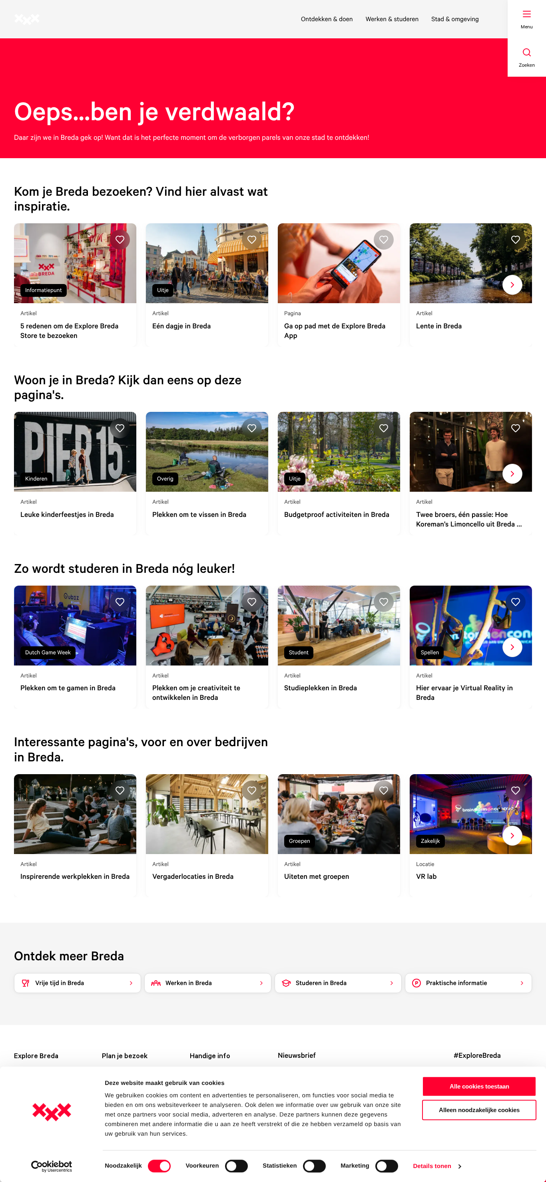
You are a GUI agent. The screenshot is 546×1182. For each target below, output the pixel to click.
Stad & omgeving (455, 19)
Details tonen (432, 1166)
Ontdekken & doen (327, 19)
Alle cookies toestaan (479, 1086)
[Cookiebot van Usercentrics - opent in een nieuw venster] (52, 1166)
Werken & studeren (392, 19)
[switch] (236, 1166)
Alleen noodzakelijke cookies (479, 1110)
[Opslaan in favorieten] (120, 240)
